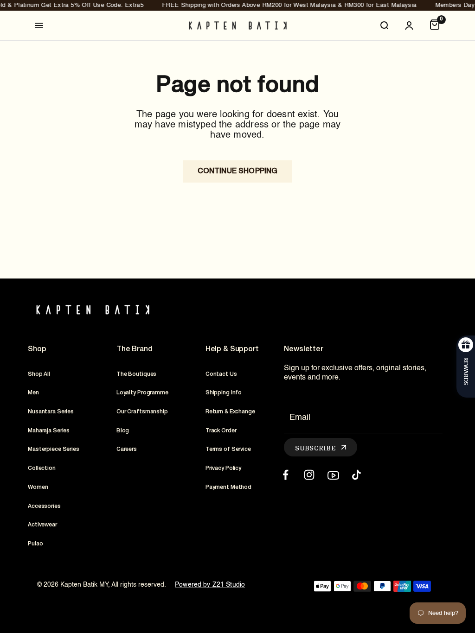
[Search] (384, 25)
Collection (42, 468)
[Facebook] (285, 474)
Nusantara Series (51, 411)
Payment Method (228, 487)
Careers (126, 449)
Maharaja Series (49, 430)
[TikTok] (356, 474)
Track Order (221, 430)
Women (38, 487)
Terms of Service (228, 449)
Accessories (44, 506)
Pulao (35, 543)
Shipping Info (223, 392)
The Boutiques (136, 374)
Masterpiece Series (53, 449)
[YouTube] (333, 474)
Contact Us (221, 374)
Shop (37, 349)
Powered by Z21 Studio (210, 585)
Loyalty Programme (142, 392)
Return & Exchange (230, 411)
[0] (434, 25)
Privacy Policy (223, 468)
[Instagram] (309, 474)
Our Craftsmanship (142, 411)
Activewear (42, 524)
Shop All (39, 374)
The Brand (134, 349)
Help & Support (232, 349)
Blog (122, 430)
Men (33, 392)
